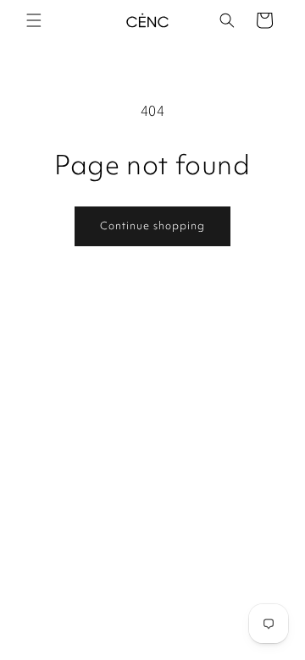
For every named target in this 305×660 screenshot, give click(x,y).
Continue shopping (152, 225)
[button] (34, 20)
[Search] (227, 20)
